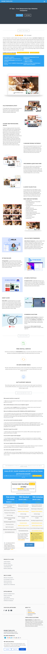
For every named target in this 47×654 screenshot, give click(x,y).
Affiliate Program (31, 612)
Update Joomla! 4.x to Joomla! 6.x (29, 64)
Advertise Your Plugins (32, 613)
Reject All (15, 649)
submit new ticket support (24, 386)
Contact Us (6, 454)
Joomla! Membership (7, 566)
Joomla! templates (7, 561)
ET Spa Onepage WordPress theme (9, 53)
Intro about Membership (8, 565)
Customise (7, 649)
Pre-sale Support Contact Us (9, 579)
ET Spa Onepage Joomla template (23, 52)
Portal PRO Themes (36, 63)
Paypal (18, 400)
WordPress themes (7, 563)
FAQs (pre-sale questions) (8, 577)
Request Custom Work (8, 595)
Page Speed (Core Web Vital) (9, 598)
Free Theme (30, 63)
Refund (16, 633)
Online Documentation (8, 581)
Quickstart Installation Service (9, 593)
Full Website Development (8, 600)
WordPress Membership (8, 568)
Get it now (19, 15)
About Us (29, 609)
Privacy (5, 633)
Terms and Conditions (11, 633)
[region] (15, 646)
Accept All (22, 649)
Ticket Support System (8, 582)
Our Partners (30, 614)
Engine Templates (6, 1)
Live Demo (28, 15)
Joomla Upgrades (7, 597)
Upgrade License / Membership (9, 584)
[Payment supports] (13, 638)
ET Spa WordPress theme (34, 52)
